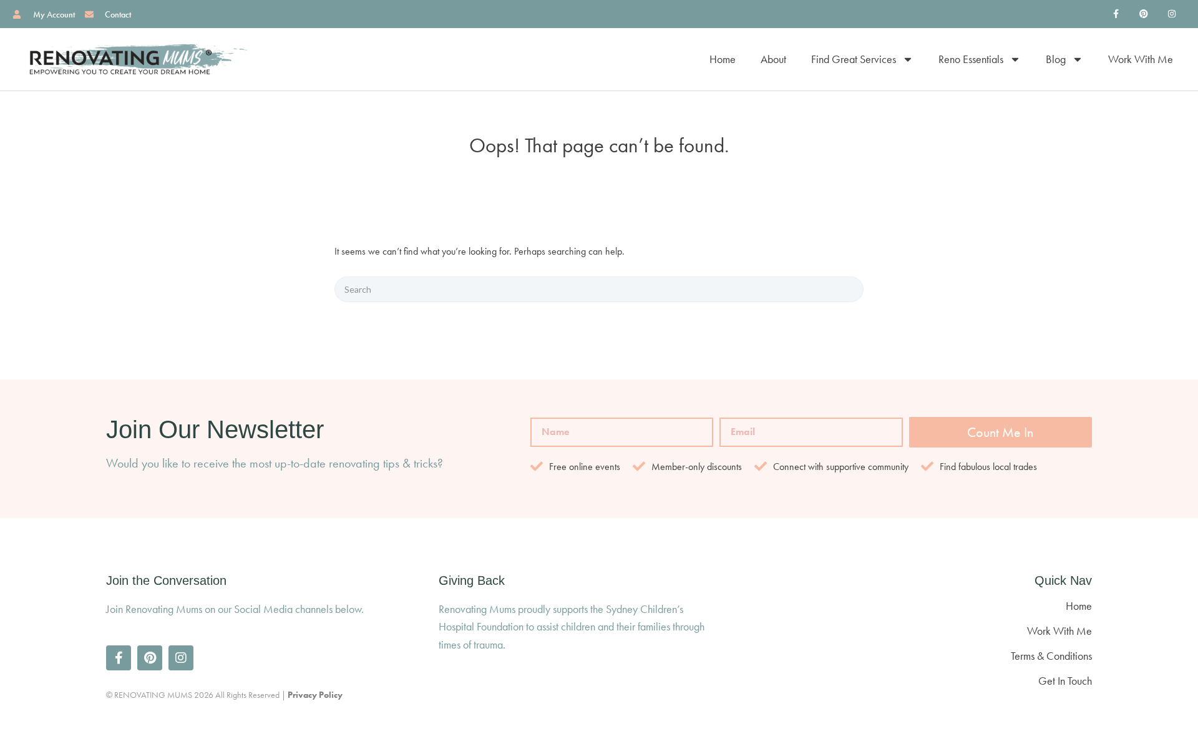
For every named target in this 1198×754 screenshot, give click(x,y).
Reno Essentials (970, 59)
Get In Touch (1065, 680)
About (773, 59)
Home (722, 59)
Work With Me (1140, 59)
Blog (1056, 59)
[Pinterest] (1143, 14)
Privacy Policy (315, 694)
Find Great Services (853, 59)
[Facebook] (1116, 14)
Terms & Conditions (1051, 656)
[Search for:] (599, 289)
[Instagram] (1171, 14)
